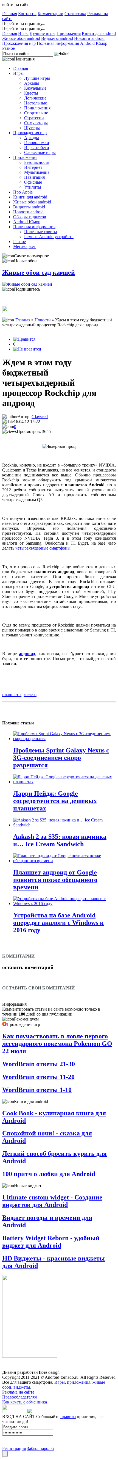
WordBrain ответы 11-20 (38, 1076)
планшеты (11, 694)
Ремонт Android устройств (49, 236)
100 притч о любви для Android (48, 1173)
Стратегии (34, 117)
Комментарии (50, 13)
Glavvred (40, 416)
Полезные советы (40, 231)
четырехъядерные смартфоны (43, 548)
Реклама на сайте (18, 1392)
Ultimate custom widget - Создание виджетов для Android (52, 1201)
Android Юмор (93, 43)
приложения (78, 1382)
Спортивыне (36, 113)
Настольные (35, 103)
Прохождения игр (19, 43)
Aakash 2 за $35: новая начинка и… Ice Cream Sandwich (59, 840)
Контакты (27, 13)
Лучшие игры (42, 33)
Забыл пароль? (40, 1448)
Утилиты (32, 187)
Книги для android (99, 33)
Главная (9, 13)
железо (30, 694)
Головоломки (36, 142)
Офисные (33, 182)
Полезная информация (58, 43)
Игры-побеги (36, 147)
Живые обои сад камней (38, 272)
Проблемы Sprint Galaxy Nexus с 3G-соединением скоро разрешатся (61, 758)
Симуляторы (36, 122)
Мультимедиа (36, 172)
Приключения (37, 108)
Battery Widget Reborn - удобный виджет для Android (51, 1241)
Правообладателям (19, 1397)
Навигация (34, 177)
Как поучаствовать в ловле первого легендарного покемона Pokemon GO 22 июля (57, 1044)
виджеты (21, 1387)
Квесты (31, 93)
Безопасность (36, 162)
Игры (23, 33)
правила (68, 1416)
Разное (8, 48)
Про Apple (23, 192)
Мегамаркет (24, 246)
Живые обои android (21, 38)
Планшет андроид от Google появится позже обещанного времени (55, 880)
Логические (35, 98)
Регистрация (14, 1448)
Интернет (33, 167)
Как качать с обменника (24, 1402)
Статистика (75, 13)
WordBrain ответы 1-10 (37, 1089)
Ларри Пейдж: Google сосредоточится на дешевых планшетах (55, 801)
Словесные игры (40, 152)
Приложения (69, 33)
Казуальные (35, 88)
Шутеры (32, 127)
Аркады (31, 83)
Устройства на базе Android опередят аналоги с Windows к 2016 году (58, 923)
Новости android (89, 38)
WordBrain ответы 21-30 (38, 1064)
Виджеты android (57, 38)
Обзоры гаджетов (29, 216)
